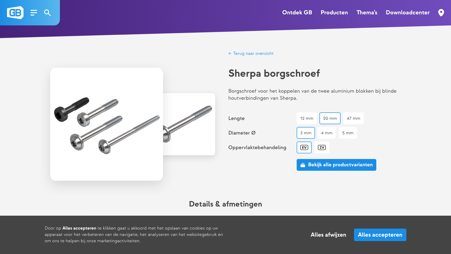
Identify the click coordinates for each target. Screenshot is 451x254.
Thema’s (367, 12)
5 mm (348, 133)
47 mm (353, 118)
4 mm (326, 133)
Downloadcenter (408, 12)
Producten (334, 12)
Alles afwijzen (328, 234)
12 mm (306, 118)
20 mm (330, 118)
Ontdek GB (297, 12)
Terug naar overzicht (253, 53)
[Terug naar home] (15, 12)
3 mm (305, 133)
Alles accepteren (380, 234)
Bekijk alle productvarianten (340, 165)
